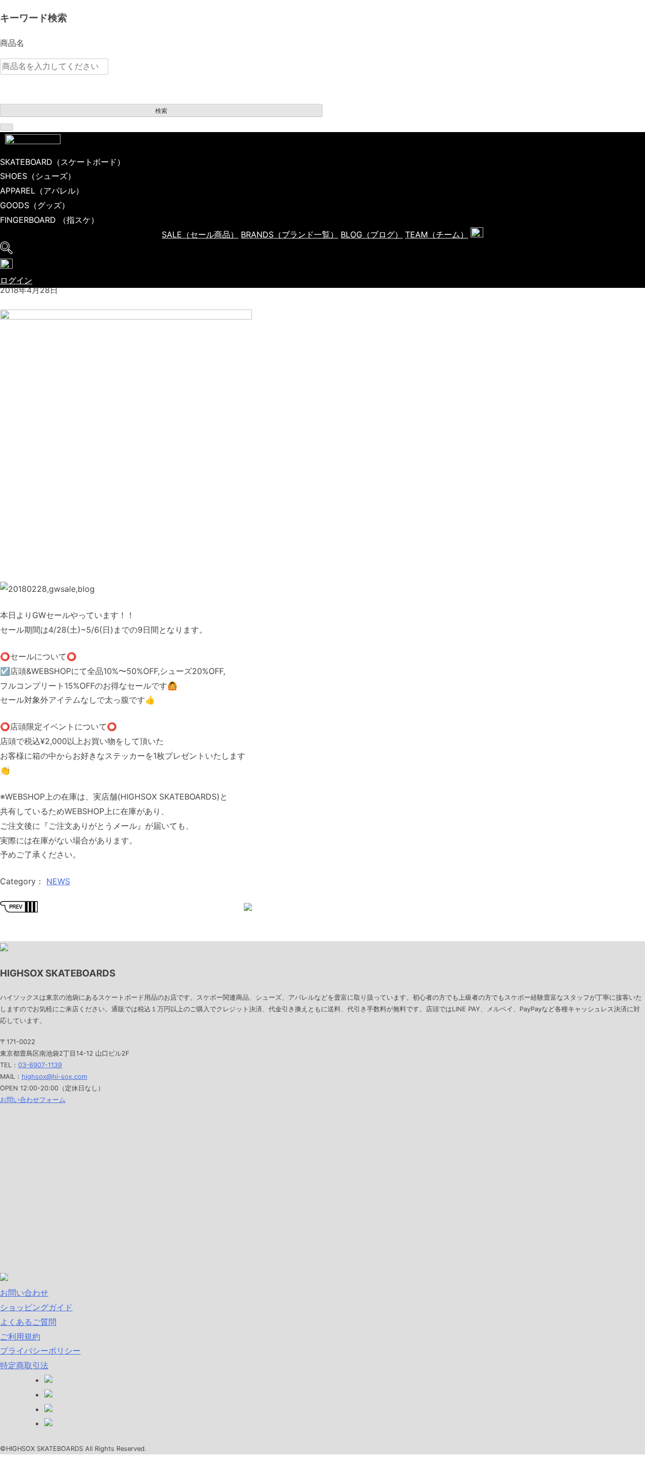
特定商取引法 (24, 1365)
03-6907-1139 (40, 1065)
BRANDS (289, 234)
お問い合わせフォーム (33, 1100)
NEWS (58, 881)
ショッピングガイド (36, 1307)
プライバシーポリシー (40, 1351)
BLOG (372, 234)
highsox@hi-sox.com (54, 1076)
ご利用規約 (20, 1336)
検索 (161, 110)
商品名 (12, 43)
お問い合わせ (24, 1293)
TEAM (436, 234)
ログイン (16, 280)
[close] (6, 127)
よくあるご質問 (28, 1322)
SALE (200, 234)
